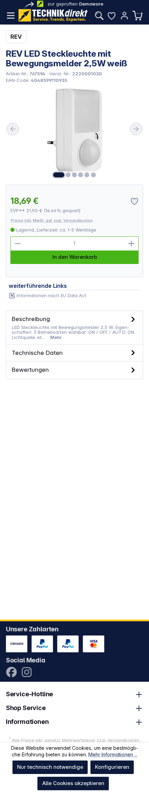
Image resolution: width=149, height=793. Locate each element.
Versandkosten (123, 740)
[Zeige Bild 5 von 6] (87, 174)
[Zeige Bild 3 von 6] (74, 174)
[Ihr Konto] (124, 15)
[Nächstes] (136, 129)
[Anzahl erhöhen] (131, 243)
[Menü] (11, 15)
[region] (74, 133)
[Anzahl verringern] (17, 243)
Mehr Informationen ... (113, 754)
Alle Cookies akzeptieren (73, 783)
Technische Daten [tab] (37, 352)
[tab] (74, 327)
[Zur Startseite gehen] (53, 15)
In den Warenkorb (74, 257)
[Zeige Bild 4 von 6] (80, 174)
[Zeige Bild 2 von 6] (68, 174)
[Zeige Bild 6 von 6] (93, 174)
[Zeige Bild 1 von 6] (58, 174)
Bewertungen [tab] (30, 369)
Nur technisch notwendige (50, 767)
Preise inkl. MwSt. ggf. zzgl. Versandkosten (52, 220)
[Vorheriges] (13, 129)
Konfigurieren (112, 767)
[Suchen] (99, 15)
